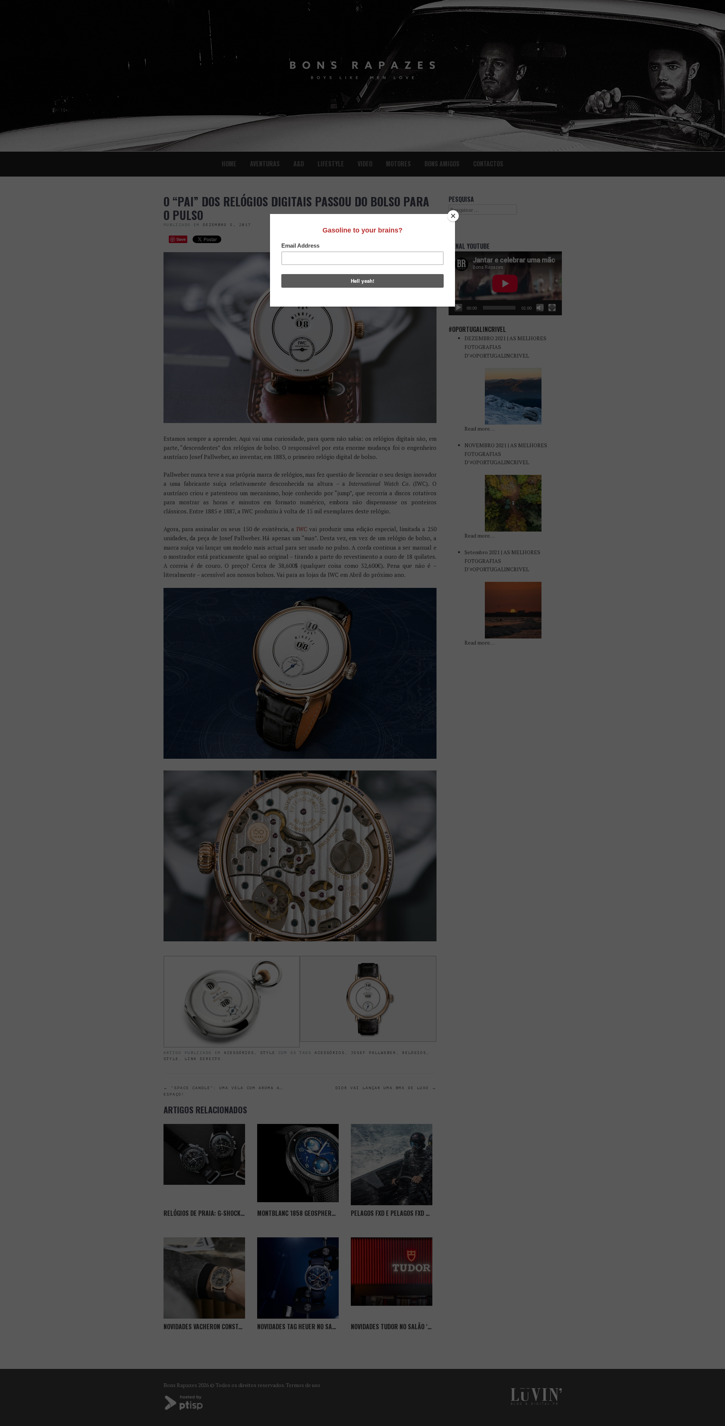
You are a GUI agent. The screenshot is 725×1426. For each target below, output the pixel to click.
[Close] (453, 216)
